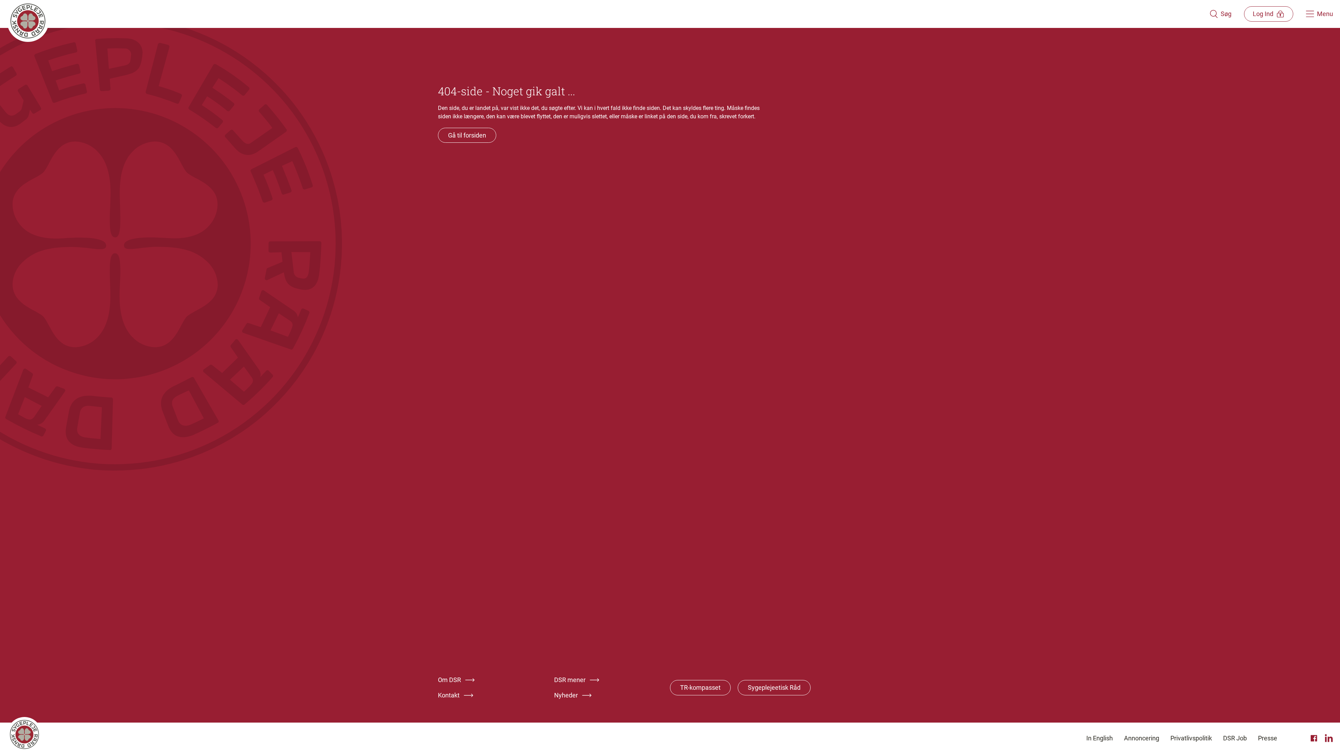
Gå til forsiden (467, 135)
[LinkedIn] (1329, 738)
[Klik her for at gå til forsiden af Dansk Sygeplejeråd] (608, 14)
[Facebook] (1315, 738)
